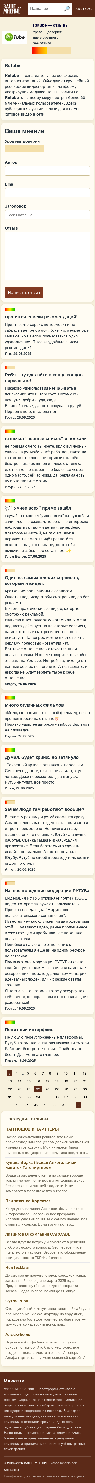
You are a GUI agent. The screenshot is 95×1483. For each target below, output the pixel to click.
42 (36, 1104)
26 (47, 1088)
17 (47, 1080)
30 (85, 1088)
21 (85, 1080)
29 (75, 1088)
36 (57, 1096)
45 (64, 1104)
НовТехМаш (17, 1267)
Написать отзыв (24, 292)
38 (75, 1096)
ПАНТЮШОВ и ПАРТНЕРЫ (32, 1129)
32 (19, 1096)
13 (10, 1080)
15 (29, 1080)
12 (84, 1072)
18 (57, 1080)
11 (75, 1072)
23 (19, 1088)
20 (75, 1080)
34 (38, 1096)
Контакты (11, 1469)
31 (10, 1096)
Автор (11, 162)
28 (66, 1088)
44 (55, 1104)
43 (46, 1104)
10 (66, 1072)
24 (29, 1088)
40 (17, 1104)
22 (10, 1088)
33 (29, 1096)
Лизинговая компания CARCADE (38, 1234)
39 (85, 1096)
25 (38, 1088)
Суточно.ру (16, 1301)
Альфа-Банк (17, 1334)
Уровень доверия (22, 141)
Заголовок (15, 206)
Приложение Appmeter (27, 1200)
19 (66, 1080)
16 (38, 1080)
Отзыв (11, 228)
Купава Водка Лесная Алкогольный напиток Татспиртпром (40, 1165)
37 (66, 1096)
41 (27, 1104)
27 (57, 1088)
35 (47, 1096)
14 (19, 1080)
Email (10, 184)
